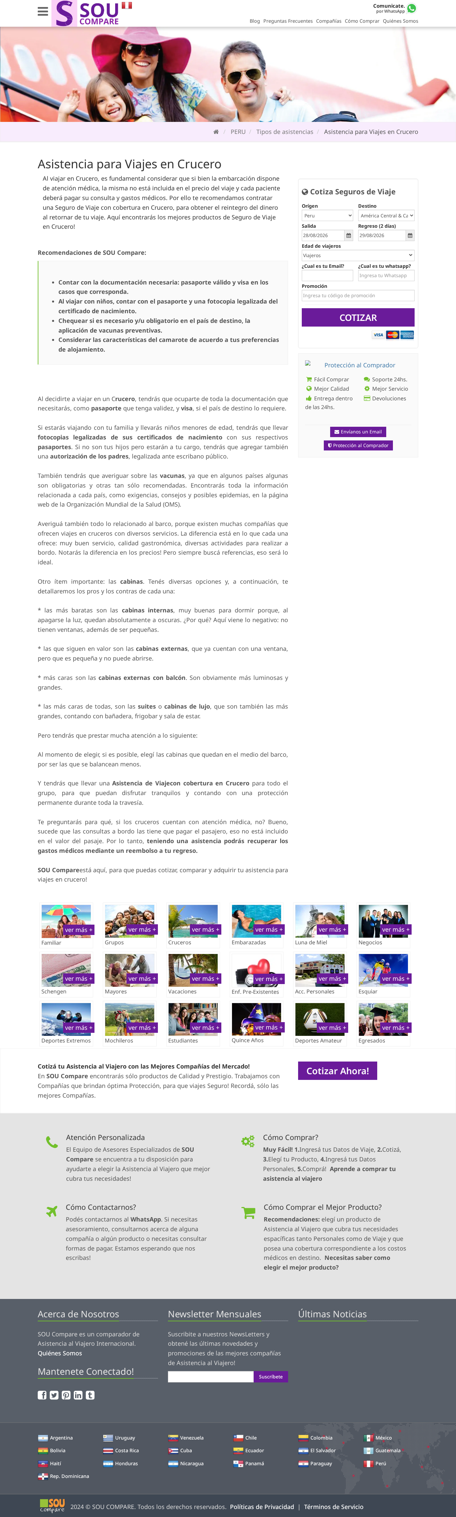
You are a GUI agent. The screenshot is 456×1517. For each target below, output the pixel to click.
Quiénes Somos (400, 21)
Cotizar (358, 317)
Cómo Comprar (362, 21)
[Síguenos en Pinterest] (67, 1395)
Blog (255, 21)
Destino (367, 206)
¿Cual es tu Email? (323, 266)
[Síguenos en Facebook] (43, 1395)
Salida (309, 226)
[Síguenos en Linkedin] (79, 1395)
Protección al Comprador (361, 445)
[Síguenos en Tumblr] (91, 1395)
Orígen (310, 206)
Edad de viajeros (321, 246)
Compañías (328, 21)
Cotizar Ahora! (337, 1071)
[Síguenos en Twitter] (55, 1395)
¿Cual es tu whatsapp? (384, 266)
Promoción (314, 286)
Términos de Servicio (334, 1507)
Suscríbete (271, 1376)
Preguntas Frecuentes (288, 21)
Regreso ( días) (377, 226)
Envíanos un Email (361, 431)
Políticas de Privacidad (262, 1507)
